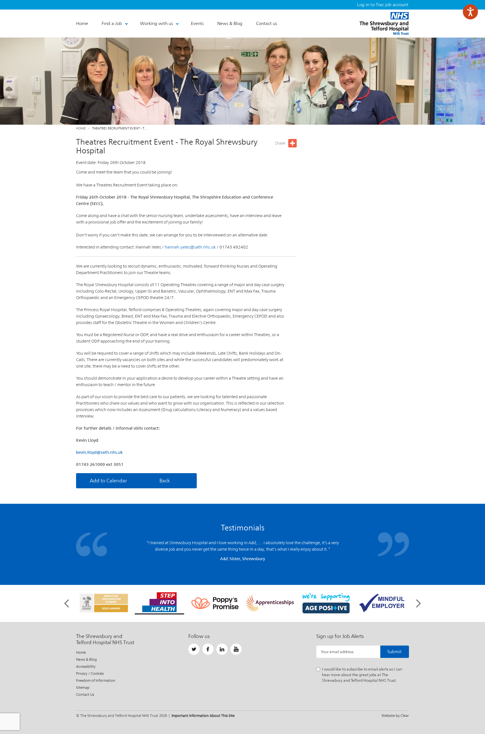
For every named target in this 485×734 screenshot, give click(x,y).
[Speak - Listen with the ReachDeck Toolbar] (470, 11)
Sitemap (83, 687)
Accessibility (85, 666)
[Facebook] (208, 649)
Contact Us (85, 694)
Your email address (337, 651)
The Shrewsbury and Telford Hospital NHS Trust (384, 23)
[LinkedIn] (222, 649)
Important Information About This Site (203, 716)
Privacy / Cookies (90, 673)
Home (81, 128)
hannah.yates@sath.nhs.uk (191, 247)
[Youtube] (236, 649)
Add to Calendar (108, 481)
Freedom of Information (95, 680)
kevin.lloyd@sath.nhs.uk (99, 452)
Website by (395, 716)
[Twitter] (194, 649)
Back (164, 481)
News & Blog (86, 659)
